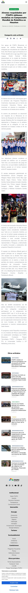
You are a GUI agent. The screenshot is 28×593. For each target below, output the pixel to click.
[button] (26, 2)
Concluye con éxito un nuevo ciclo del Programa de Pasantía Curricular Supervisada (18, 377)
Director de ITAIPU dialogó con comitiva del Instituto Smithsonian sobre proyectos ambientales (18, 407)
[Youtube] (15, 485)
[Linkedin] (18, 485)
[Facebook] (7, 485)
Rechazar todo (14, 590)
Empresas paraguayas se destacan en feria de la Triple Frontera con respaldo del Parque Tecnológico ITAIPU (18, 392)
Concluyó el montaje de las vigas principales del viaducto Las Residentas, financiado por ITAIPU (18, 466)
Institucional (15, 357)
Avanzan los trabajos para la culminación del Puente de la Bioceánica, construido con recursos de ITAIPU (18, 451)
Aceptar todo (14, 583)
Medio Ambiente (14, 9)
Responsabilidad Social (17, 386)
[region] (14, 581)
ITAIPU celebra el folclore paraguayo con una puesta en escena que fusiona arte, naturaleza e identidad (18, 363)
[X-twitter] (12, 485)
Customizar (14, 586)
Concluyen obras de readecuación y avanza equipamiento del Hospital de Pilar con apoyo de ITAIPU (18, 436)
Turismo (14, 417)
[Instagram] (10, 485)
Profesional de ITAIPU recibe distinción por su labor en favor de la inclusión (18, 421)
